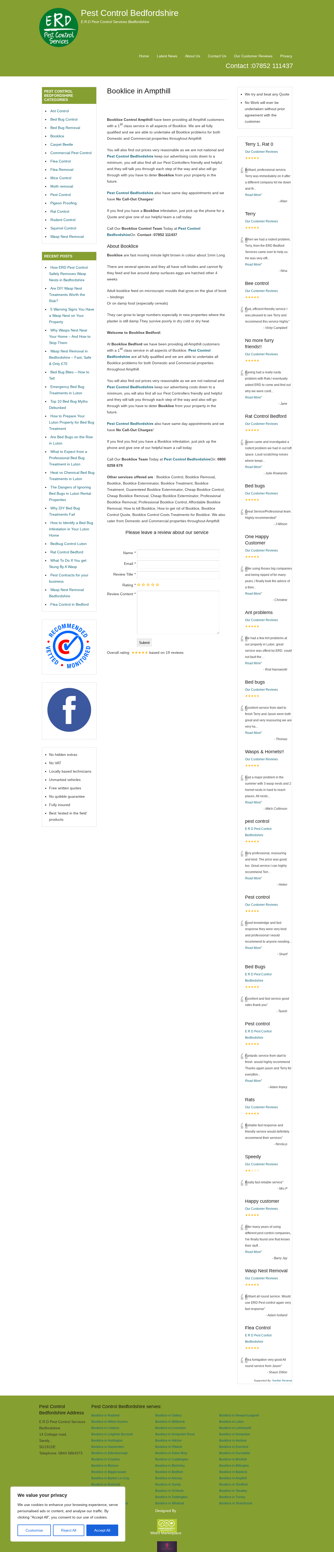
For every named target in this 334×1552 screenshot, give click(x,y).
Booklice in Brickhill (233, 1459)
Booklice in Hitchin (168, 1440)
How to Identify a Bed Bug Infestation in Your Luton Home (71, 529)
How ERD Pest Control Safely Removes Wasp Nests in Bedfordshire (68, 273)
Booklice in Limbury (105, 1428)
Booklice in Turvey (232, 1497)
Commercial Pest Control (71, 153)
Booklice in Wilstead (169, 1503)
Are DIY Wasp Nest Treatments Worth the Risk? (67, 294)
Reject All (68, 1530)
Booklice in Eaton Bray (171, 1453)
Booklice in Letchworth (235, 1428)
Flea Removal (61, 169)
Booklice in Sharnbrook (235, 1503)
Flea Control (60, 161)
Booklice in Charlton (105, 1459)
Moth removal (61, 186)
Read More (253, 195)
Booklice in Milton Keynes (109, 1421)
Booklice (57, 136)
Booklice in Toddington (171, 1497)
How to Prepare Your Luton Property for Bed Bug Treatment (71, 422)
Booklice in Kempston (234, 1434)
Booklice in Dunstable (234, 1453)
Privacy (286, 56)
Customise (34, 1530)
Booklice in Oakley (168, 1415)
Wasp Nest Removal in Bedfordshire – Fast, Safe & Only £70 (70, 357)
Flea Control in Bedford (69, 604)
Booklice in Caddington (171, 1459)
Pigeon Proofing (63, 203)
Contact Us (217, 56)
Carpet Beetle (61, 144)
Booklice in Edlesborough (109, 1453)
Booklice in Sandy (168, 1484)
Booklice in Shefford (233, 1484)
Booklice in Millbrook (170, 1421)
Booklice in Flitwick (168, 1446)
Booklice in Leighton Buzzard (112, 1434)
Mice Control (60, 178)
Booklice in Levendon (170, 1428)
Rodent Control (62, 220)
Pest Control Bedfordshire (129, 13)
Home (144, 56)
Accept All (102, 1530)
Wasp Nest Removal (67, 236)
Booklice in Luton (231, 1421)
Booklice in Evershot (233, 1446)
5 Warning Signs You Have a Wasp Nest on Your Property (71, 315)
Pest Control (60, 195)
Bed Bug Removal (65, 128)
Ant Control (59, 111)
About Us (192, 56)
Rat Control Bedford (66, 552)
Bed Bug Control (63, 119)
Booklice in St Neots (169, 1490)
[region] (67, 1514)
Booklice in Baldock (233, 1472)
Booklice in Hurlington (107, 1440)
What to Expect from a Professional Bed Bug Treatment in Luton (68, 457)
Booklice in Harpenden (107, 1446)
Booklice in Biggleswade (108, 1472)
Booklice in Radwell (105, 1415)
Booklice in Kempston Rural (175, 1434)
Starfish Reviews (282, 1380)
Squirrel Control (63, 228)
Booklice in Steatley (233, 1490)
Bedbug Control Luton (68, 544)
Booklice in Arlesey (168, 1478)
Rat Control (59, 211)
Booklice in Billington (234, 1465)
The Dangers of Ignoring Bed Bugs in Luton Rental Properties (70, 493)
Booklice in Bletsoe (104, 1465)
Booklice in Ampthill (233, 1478)
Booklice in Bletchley (170, 1465)
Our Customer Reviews (253, 56)
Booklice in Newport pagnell (239, 1415)
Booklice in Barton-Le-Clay (110, 1478)
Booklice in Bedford (169, 1472)
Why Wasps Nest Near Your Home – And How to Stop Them (70, 336)
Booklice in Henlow (233, 1440)
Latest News (167, 56)
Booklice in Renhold (105, 1484)
